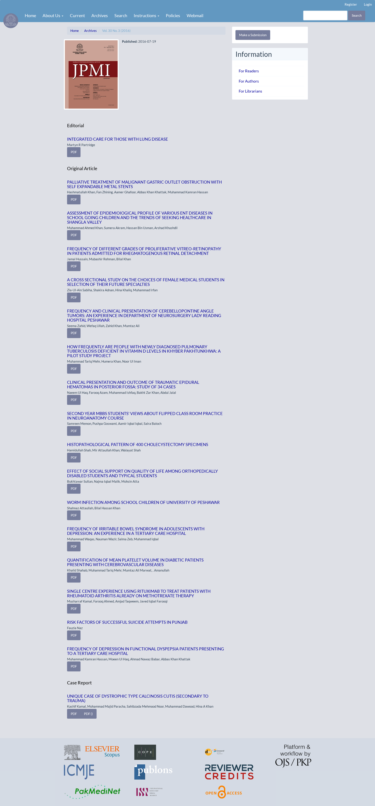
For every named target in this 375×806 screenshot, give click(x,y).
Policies (173, 15)
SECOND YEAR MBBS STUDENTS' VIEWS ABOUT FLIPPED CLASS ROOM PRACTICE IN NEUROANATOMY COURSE (145, 415)
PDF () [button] (88, 714)
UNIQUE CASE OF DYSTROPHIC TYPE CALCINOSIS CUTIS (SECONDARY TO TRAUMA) (137, 698)
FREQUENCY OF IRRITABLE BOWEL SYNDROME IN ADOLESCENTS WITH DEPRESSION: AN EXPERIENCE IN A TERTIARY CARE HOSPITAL (135, 531)
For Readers (249, 70)
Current (77, 15)
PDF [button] (74, 152)
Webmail (195, 15)
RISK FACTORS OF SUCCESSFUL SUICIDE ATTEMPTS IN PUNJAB (127, 622)
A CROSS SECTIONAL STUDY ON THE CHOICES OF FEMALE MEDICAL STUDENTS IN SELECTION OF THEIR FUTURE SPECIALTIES (145, 282)
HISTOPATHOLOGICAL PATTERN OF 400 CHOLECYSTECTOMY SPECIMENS (137, 444)
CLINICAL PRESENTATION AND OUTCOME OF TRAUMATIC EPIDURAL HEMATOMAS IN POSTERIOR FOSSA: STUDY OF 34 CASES (133, 384)
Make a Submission (252, 35)
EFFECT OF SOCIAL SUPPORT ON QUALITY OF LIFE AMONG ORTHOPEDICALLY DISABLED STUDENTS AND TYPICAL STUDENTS (142, 473)
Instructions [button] (145, 15)
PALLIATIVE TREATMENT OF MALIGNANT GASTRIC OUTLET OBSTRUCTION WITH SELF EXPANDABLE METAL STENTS (144, 184)
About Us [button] (52, 15)
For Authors (249, 81)
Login (368, 4)
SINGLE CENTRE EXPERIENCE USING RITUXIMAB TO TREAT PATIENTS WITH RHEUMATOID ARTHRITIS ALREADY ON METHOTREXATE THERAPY (139, 593)
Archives (99, 15)
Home (30, 15)
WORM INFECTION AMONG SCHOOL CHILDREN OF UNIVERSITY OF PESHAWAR (143, 502)
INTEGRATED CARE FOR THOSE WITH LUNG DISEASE (117, 139)
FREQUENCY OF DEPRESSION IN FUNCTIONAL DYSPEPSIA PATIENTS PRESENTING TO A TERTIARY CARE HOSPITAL (145, 651)
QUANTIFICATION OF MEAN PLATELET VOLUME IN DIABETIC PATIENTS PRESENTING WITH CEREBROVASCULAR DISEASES (135, 562)
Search (120, 15)
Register (351, 4)
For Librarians (250, 91)
